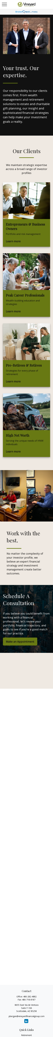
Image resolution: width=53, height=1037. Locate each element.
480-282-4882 (30, 996)
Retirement (26, 1035)
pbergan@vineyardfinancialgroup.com (26, 1016)
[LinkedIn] (26, 1021)
